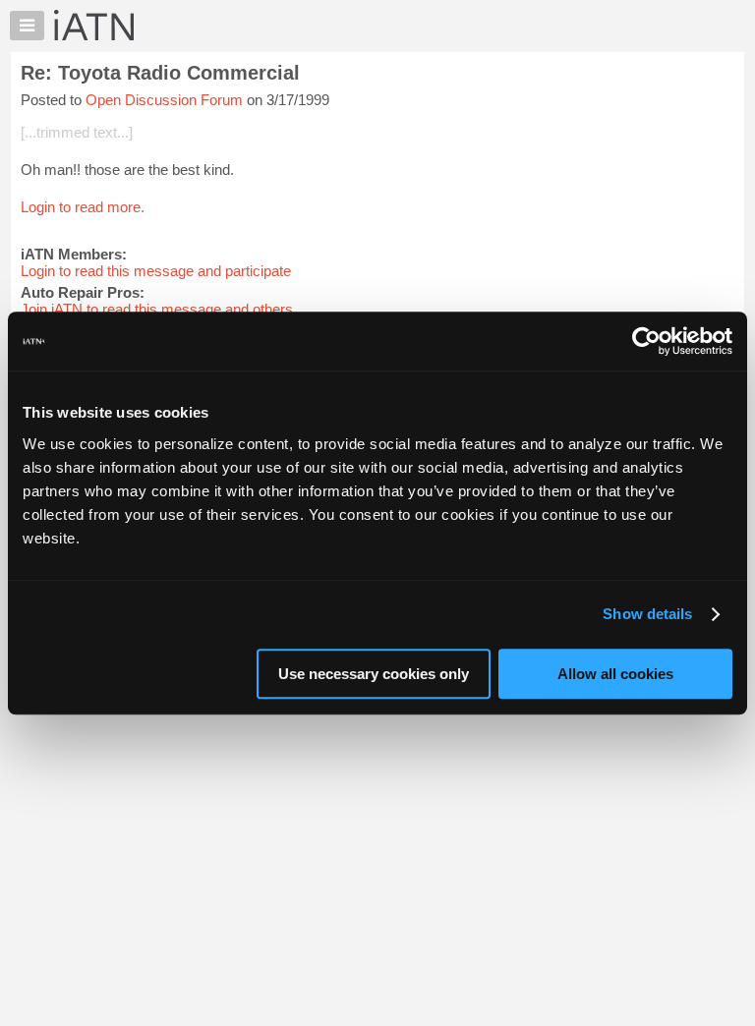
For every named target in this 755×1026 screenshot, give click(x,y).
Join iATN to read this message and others (157, 309)
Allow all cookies (615, 673)
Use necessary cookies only (373, 673)
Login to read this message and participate (156, 270)
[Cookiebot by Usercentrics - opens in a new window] (646, 341)
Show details (647, 613)
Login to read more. (83, 207)
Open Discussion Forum (164, 99)
